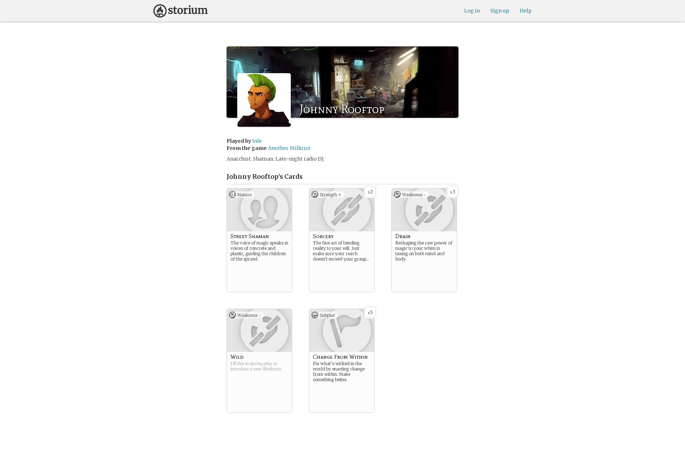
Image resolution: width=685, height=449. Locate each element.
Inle (257, 141)
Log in (472, 10)
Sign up (500, 10)
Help (526, 10)
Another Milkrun (289, 148)
